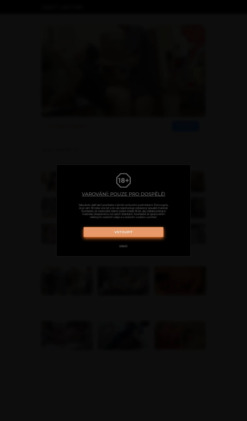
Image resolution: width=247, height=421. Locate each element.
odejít (123, 246)
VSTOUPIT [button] (123, 232)
